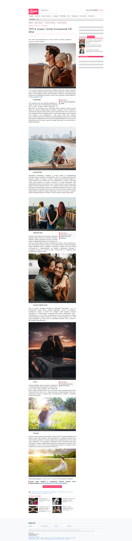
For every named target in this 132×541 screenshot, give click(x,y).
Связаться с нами (48, 537)
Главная (31, 16)
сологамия (37, 493)
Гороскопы (91, 16)
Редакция (37, 536)
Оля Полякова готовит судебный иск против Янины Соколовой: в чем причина (94, 41)
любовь (40, 491)
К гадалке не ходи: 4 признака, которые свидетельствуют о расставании (44, 509)
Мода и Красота (46, 16)
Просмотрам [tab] (91, 37)
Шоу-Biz (37, 16)
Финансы (69, 526)
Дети (68, 16)
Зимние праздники (62, 22)
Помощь (38, 537)
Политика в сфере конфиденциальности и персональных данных (53, 538)
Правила (42, 537)
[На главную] (50, 13)
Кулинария (75, 16)
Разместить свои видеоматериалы (58, 537)
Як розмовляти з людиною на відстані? (44, 499)
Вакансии (67, 538)
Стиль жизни (83, 16)
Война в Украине (39, 22)
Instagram (64, 483)
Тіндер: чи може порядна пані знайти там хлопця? (67, 508)
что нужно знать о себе (48, 479)
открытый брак (44, 493)
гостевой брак (46, 491)
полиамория (53, 491)
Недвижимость (44, 526)
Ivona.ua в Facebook (32, 537)
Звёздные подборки (50, 22)
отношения (34, 491)
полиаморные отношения (63, 491)
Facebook (57, 483)
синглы (50, 493)
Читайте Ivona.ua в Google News (52, 486)
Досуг (71, 510)
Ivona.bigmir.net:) (47, 483)
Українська (100, 10)
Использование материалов (70, 537)
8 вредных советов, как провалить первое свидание (68, 500)
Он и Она (62, 16)
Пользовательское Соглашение (34, 538)
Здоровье (55, 16)
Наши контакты (31, 536)
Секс (38, 19)
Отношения (32, 19)
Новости (56, 526)
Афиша (30, 526)
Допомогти (44, 10)
